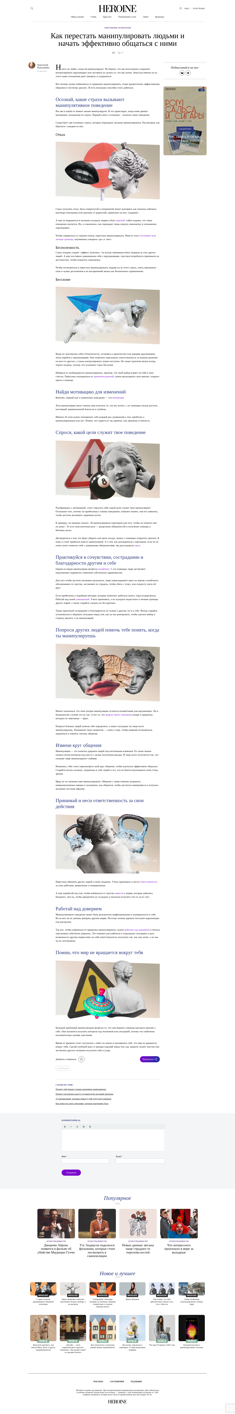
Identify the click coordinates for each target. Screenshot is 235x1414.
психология (62, 1068)
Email (119, 1156)
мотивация (118, 397)
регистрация (199, 9)
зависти (119, 893)
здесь (137, 545)
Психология (124, 28)
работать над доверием (137, 929)
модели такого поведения (119, 714)
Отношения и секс (127, 16)
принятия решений (104, 376)
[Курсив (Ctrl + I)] (71, 1126)
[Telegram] (188, 72)
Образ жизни (77, 16)
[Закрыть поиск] (229, 6)
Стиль (93, 16)
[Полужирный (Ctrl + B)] (64, 1126)
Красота (107, 16)
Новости (61, 1241)
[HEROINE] (117, 8)
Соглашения (117, 1382)
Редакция (136, 1382)
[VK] (182, 72)
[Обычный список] (83, 1126)
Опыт (145, 16)
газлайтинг (103, 568)
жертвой (120, 220)
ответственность (148, 881)
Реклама (98, 1382)
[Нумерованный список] (89, 1126)
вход (187, 9)
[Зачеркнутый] (77, 1126)
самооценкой (82, 599)
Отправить (71, 1172)
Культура (159, 16)
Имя (64, 1156)
